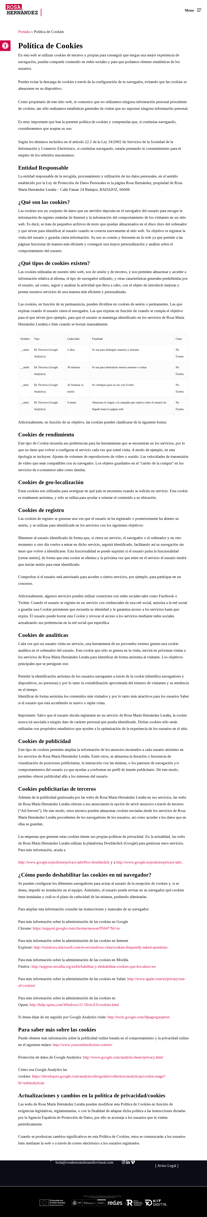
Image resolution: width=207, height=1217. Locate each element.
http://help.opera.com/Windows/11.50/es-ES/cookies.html (74, 1005)
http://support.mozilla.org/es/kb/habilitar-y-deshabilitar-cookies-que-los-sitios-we (94, 966)
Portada (24, 32)
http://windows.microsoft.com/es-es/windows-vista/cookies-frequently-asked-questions (100, 947)
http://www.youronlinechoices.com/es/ (82, 1045)
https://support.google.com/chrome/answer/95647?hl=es (76, 928)
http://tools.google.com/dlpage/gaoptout (139, 1017)
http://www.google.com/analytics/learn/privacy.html (123, 1057)
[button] (5, 45)
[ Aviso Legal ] (166, 1165)
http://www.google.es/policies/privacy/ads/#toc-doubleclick (64, 862)
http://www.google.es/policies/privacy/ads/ (149, 862)
